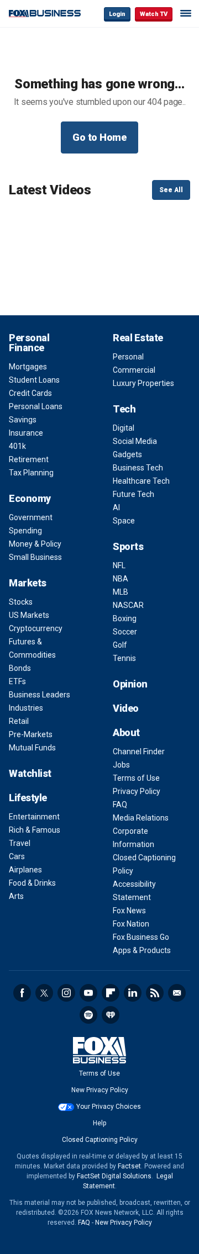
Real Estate (138, 337)
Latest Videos (50, 190)
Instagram (66, 993)
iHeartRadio (110, 1015)
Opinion (130, 684)
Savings (22, 419)
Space (124, 520)
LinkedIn (133, 993)
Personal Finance (29, 342)
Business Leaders (39, 694)
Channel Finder (139, 751)
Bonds (20, 668)
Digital (123, 428)
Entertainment (34, 816)
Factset (129, 1166)
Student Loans (34, 379)
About (126, 732)
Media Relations (141, 817)
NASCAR (128, 605)
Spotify (88, 1015)
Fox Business (45, 13)
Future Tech (133, 494)
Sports (128, 546)
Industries (26, 707)
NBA (120, 578)
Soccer (125, 631)
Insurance (26, 432)
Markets (27, 583)
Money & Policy (35, 543)
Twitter (44, 993)
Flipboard (110, 993)
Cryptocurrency (35, 628)
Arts (16, 896)
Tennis (124, 658)
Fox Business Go (141, 937)
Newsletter (177, 993)
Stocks (21, 601)
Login (117, 14)
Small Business (35, 557)
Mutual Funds (32, 747)
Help (99, 1123)
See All (171, 190)
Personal (128, 356)
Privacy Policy (136, 791)
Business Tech (138, 467)
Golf (120, 645)
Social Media (135, 441)
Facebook (22, 993)
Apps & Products (142, 950)
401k (17, 446)
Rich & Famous (34, 830)
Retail (19, 721)
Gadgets (127, 454)
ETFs (17, 681)
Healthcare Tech (141, 481)
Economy (30, 498)
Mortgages (28, 366)
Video (126, 708)
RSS (155, 993)
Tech (124, 409)
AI (116, 507)
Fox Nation (131, 923)
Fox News (129, 910)
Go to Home (99, 137)
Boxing (125, 618)
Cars (17, 856)
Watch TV (153, 14)
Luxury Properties (143, 383)
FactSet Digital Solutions (114, 1176)
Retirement (29, 459)
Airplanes (25, 869)
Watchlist (30, 773)
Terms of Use (136, 778)
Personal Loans (35, 406)
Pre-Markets (31, 734)
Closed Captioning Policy (100, 1140)
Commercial (134, 370)
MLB (120, 592)
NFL (119, 565)
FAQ (120, 804)
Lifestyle (28, 797)
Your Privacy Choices (108, 1106)
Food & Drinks (32, 883)
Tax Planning (31, 472)
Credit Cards (30, 393)
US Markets (29, 615)
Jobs (121, 764)
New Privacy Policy (99, 1090)
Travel (19, 843)
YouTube (88, 993)
